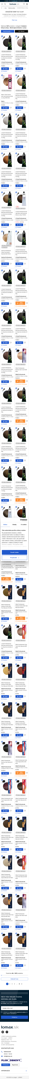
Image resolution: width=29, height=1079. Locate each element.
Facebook (6, 1032)
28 (19, 983)
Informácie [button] (5, 1070)
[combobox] (7, 31)
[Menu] (2, 4)
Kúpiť (6, 68)
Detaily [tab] (15, 524)
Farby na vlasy (11, 8)
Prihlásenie (6, 1064)
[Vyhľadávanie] (5, 4)
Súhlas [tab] (5, 524)
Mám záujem (21, 303)
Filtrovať (22, 31)
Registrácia (15, 1064)
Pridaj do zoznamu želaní (11, 68)
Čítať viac (14, 20)
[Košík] (26, 4)
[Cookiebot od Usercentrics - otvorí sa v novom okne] (20, 520)
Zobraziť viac (14, 979)
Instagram (2, 1032)
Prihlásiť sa (14, 1017)
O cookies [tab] (24, 524)
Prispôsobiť (13, 557)
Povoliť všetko (14, 552)
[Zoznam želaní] (24, 4)
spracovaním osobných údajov (18, 1012)
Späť (2, 8)
